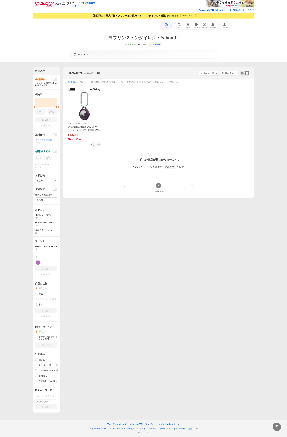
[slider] (35, 107)
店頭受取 (40, 189)
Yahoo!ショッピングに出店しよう (231, 10)
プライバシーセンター (117, 429)
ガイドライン (141, 429)
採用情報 (161, 429)
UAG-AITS (75, 73)
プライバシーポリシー (97, 429)
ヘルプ (251, 10)
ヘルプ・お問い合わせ (176, 429)
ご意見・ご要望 (193, 429)
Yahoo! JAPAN (206, 10)
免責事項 (152, 429)
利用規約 (131, 429)
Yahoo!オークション (154, 424)
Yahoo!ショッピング (116, 424)
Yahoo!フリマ (173, 424)
